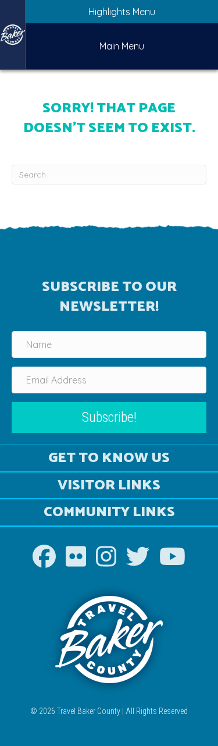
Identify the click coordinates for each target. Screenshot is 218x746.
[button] (109, 417)
